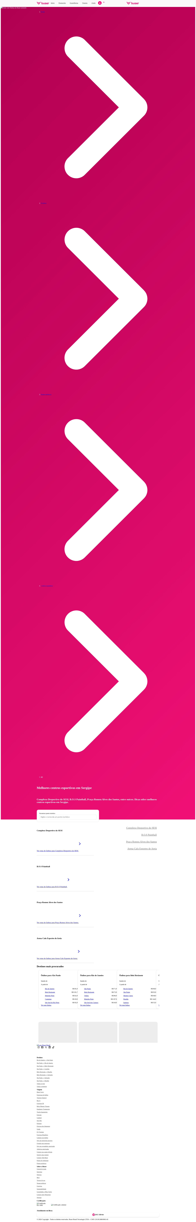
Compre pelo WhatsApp (44, 1195)
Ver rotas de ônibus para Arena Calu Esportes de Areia (57, 958)
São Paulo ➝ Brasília (43, 1081)
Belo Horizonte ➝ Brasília (44, 1072)
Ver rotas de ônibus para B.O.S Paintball (52, 887)
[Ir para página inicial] (43, 3)
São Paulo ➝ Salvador (43, 1078)
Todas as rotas (41, 1083)
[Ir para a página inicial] (43, 1045)
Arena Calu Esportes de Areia (142, 848)
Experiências (74, 3)
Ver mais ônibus (46, 1005)
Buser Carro (40, 1092)
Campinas (48, 999)
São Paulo (87, 989)
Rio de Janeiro (49, 989)
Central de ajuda (41, 1169)
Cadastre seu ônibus (42, 1138)
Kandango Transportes (43, 1109)
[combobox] (67, 817)
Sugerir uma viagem (42, 1155)
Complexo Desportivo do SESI (141, 828)
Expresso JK (40, 1103)
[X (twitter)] (46, 1048)
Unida (38, 1129)
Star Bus (39, 1120)
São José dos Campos (91, 1002)
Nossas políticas (41, 1183)
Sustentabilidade (41, 1189)
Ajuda (93, 3)
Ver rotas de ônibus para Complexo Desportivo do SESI (58, 851)
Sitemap (39, 1197)
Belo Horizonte (50, 992)
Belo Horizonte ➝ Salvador (45, 1075)
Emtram (39, 1115)
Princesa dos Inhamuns (43, 1126)
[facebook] (42, 1048)
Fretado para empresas (43, 1143)
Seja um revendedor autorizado (46, 1146)
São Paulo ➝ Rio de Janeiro (45, 1063)
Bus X (38, 1100)
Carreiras (39, 1186)
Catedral (39, 1118)
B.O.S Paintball (149, 834)
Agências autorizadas (43, 1149)
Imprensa (39, 1172)
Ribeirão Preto (49, 996)
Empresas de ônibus (42, 1095)
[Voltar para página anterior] (104, 3)
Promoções (62, 3)
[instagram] (38, 1048)
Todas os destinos (42, 1086)
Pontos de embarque (42, 1160)
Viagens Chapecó (42, 1098)
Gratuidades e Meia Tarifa (44, 1192)
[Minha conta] (100, 3)
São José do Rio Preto (52, 1002)
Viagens (84, 3)
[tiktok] (53, 1048)
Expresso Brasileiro (42, 1135)
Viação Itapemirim (42, 1112)
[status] (57, 1032)
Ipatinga (126, 1002)
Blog (38, 1177)
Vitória (86, 996)
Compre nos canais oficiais (44, 1152)
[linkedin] (49, 1048)
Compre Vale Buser (42, 1158)
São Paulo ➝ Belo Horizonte (45, 1066)
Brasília (125, 999)
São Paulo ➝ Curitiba (43, 1069)
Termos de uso (41, 1180)
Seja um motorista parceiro (44, 1140)
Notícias (39, 1175)
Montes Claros (128, 996)
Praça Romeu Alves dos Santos (141, 841)
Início (53, 3)
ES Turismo (40, 1132)
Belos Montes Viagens (43, 1106)
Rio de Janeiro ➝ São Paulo (45, 1060)
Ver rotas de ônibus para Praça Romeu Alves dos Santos (58, 923)
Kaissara (39, 1123)
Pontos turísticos (41, 1163)
